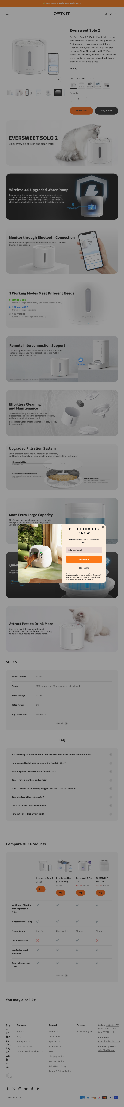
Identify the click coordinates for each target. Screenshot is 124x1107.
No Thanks (84, 566)
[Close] (103, 528)
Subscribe (84, 558)
